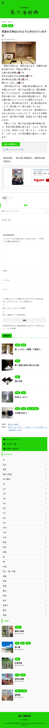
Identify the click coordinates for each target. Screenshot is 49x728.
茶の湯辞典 (24, 715)
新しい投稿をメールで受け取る (14, 315)
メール (6, 280)
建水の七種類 (13, 424)
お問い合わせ (12, 448)
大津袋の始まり (21, 413)
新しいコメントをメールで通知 (14, 308)
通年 (5, 220)
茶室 (9, 220)
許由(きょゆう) (21, 397)
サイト (5, 289)
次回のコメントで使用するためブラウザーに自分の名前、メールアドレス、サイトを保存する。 (23, 300)
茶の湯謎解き (24, 720)
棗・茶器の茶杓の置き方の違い (27, 365)
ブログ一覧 (11, 444)
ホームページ (12, 439)
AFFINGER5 (24, 725)
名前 (5, 271)
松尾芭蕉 (18, 663)
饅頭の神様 (19, 631)
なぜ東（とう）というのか (13, 149)
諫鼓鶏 (17, 695)
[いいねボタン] (4, 197)
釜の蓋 (17, 647)
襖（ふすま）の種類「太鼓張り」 (28, 349)
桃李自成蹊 (19, 679)
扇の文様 (18, 381)
